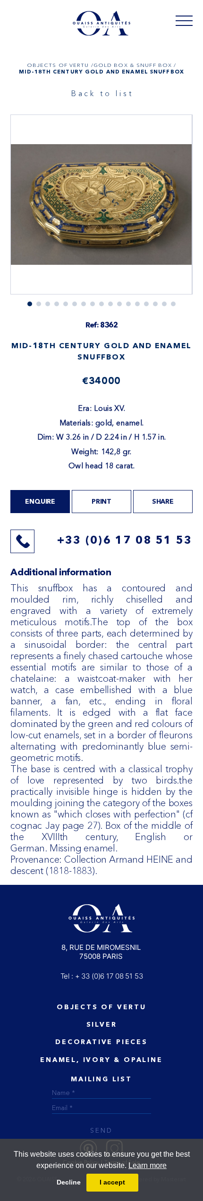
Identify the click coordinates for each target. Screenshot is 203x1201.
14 (155, 304)
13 (146, 304)
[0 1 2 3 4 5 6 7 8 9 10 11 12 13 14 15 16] (101, 210)
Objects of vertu (101, 1007)
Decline (69, 1182)
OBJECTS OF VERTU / (60, 65)
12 (137, 304)
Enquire (40, 501)
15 (164, 304)
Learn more (147, 1165)
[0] (184, 20)
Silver (101, 1024)
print (101, 501)
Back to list (102, 93)
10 (119, 304)
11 (128, 304)
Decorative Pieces (101, 1042)
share (163, 501)
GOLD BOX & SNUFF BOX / (135, 65)
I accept (112, 1182)
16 (173, 304)
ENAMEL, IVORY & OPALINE (101, 1060)
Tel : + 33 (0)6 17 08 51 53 (101, 976)
